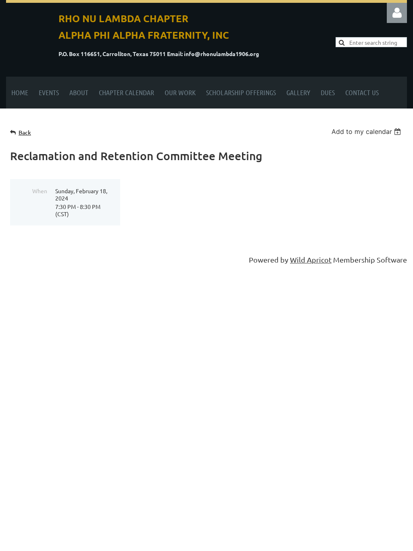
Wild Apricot (311, 259)
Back (25, 132)
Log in (397, 13)
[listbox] (367, 131)
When (39, 190)
